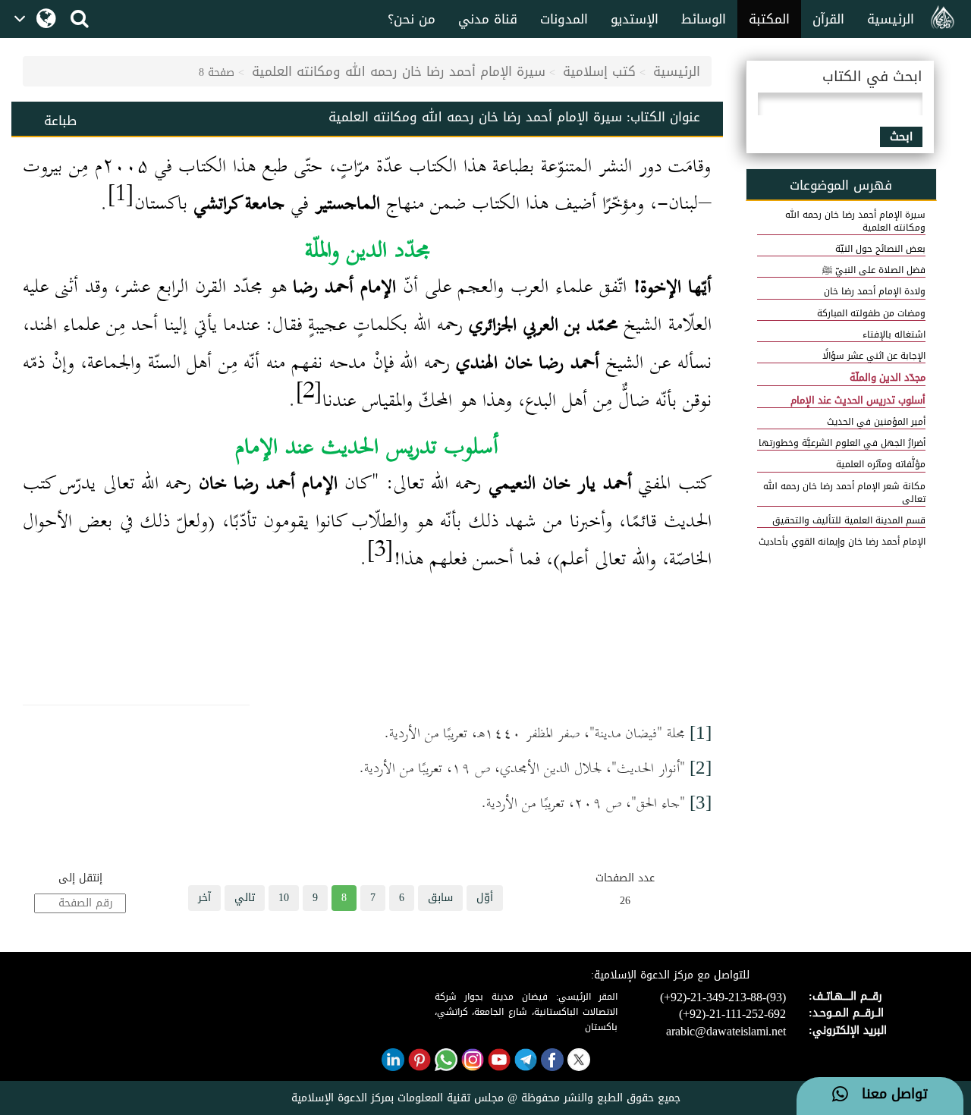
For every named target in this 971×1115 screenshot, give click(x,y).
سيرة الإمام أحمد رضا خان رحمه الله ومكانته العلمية (398, 71)
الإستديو (634, 19)
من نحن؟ (411, 19)
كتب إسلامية (599, 71)
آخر (204, 897)
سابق (440, 897)
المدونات (564, 19)
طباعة (60, 120)
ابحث (901, 137)
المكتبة (769, 19)
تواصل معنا (888, 1094)
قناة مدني (487, 19)
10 (283, 897)
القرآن (828, 19)
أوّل (484, 897)
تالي (244, 897)
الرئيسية (890, 19)
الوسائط (703, 19)
